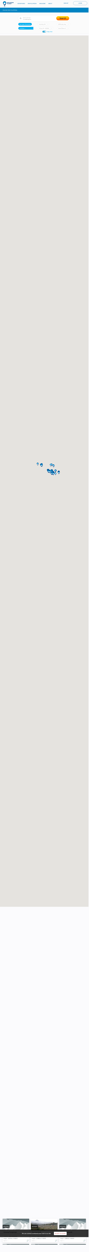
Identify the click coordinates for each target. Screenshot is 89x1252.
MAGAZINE (42, 3)
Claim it (5, 1240)
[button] (41, 465)
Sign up (66, 3)
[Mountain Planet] (9, 4)
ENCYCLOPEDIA (32, 3)
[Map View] (44, 32)
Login (80, 3)
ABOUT (50, 3)
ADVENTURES (21, 3)
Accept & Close (60, 1233)
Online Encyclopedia (10, 10)
